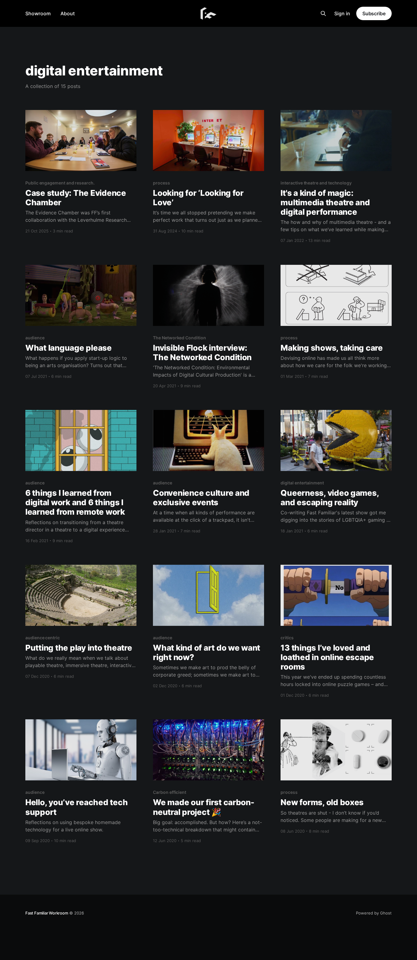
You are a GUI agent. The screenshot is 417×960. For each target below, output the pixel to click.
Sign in (342, 13)
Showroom (38, 13)
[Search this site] (323, 13)
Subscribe (374, 13)
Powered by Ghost (374, 913)
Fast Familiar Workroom (46, 913)
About (67, 13)
